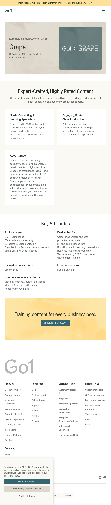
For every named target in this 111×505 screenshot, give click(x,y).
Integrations (10, 429)
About (7, 454)
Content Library (12, 395)
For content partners (95, 400)
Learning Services (13, 424)
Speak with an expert (55, 322)
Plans (88, 419)
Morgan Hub (64, 398)
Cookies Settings (27, 496)
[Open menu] (103, 10)
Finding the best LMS (68, 435)
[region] (26, 481)
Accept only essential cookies (27, 489)
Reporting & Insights (14, 414)
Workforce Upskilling (68, 403)
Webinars (36, 416)
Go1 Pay (9, 440)
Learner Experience (14, 419)
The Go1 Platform (13, 435)
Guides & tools (38, 400)
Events (35, 410)
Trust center (91, 414)
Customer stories (40, 395)
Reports (35, 405)
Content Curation (13, 409)
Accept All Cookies (27, 481)
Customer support (94, 390)
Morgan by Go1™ (13, 390)
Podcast (35, 421)
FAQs (87, 424)
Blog (34, 390)
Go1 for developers (94, 395)
